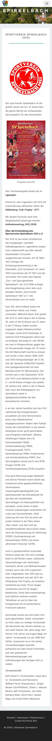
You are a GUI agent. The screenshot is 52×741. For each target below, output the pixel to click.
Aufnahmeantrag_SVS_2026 (20, 224)
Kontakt (11, 717)
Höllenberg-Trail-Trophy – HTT (22, 209)
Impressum (22, 717)
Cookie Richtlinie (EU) (26, 721)
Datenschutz (37, 717)
